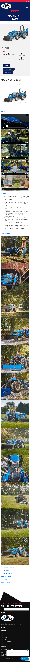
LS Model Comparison (8, 69)
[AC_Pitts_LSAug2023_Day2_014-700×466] (15, 441)
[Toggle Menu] (27, 7)
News (4, 639)
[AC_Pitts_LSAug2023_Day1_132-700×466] (15, 249)
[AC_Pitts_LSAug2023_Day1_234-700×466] (15, 304)
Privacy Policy (6, 643)
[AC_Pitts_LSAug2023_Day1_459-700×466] (15, 386)
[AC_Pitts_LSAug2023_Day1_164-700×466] (15, 276)
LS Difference (6, 635)
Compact (4, 51)
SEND (3, 612)
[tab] (9, 567)
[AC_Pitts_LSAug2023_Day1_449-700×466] (15, 359)
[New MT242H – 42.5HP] (15, 33)
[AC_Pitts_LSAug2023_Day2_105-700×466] (15, 523)
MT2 (4, 47)
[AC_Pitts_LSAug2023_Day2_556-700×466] (15, 551)
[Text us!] (24, 659)
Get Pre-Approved (8, 72)
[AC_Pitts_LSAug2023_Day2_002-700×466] (15, 414)
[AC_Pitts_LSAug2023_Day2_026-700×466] (15, 468)
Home (4, 634)
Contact (5, 637)
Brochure (6, 65)
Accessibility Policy (7, 641)
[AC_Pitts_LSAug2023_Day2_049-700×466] (15, 496)
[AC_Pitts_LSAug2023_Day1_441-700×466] (15, 331)
